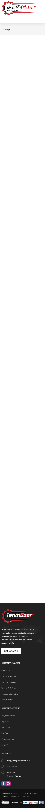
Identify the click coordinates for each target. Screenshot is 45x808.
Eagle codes (24, 796)
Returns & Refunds (8, 676)
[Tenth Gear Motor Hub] (19, 8)
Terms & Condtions (8, 682)
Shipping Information (9, 694)
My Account (6, 721)
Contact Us (5, 671)
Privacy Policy (6, 700)
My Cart (4, 733)
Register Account (8, 716)
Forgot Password (7, 739)
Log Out (4, 745)
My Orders (5, 727)
